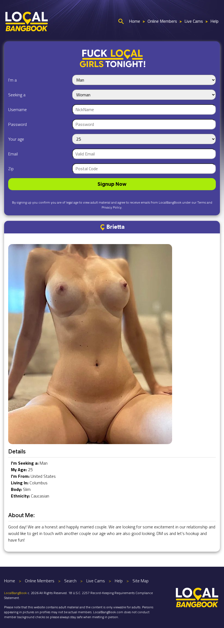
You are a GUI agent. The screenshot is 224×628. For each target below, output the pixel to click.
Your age (16, 139)
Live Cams (193, 21)
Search (70, 580)
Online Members (162, 21)
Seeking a (16, 94)
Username (17, 109)
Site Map (140, 580)
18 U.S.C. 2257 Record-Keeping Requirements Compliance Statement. (78, 595)
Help (214, 21)
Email (13, 154)
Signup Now (112, 184)
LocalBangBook (15, 592)
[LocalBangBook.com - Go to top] (197, 597)
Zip (11, 168)
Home (134, 21)
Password (17, 124)
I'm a (12, 80)
